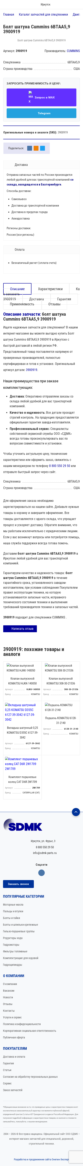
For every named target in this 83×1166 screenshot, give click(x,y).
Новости (8, 997)
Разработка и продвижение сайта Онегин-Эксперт (41, 1159)
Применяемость (22, 304)
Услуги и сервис (12, 1017)
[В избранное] (37, 665)
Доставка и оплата (14, 1056)
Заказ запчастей (12, 1090)
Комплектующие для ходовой (20, 958)
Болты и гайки (11, 918)
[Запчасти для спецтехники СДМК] (41, 826)
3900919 (31, 370)
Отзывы (54, 304)
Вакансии (8, 990)
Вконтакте (41, 873)
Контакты (9, 1010)
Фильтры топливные (15, 951)
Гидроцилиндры (12, 964)
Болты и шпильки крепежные (20, 924)
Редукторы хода (13, 938)
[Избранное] (64, 4)
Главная (8, 14)
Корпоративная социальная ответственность (29, 1030)
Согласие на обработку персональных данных (30, 1076)
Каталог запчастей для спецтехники (43, 14)
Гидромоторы (11, 944)
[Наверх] (76, 812)
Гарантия (8, 1063)
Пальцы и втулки (13, 911)
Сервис (7, 1083)
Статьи (7, 1070)
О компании (10, 984)
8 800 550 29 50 (59, 466)
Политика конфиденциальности (22, 1024)
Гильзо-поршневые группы (19, 931)
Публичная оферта (14, 1037)
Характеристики (50, 289)
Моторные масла (13, 904)
